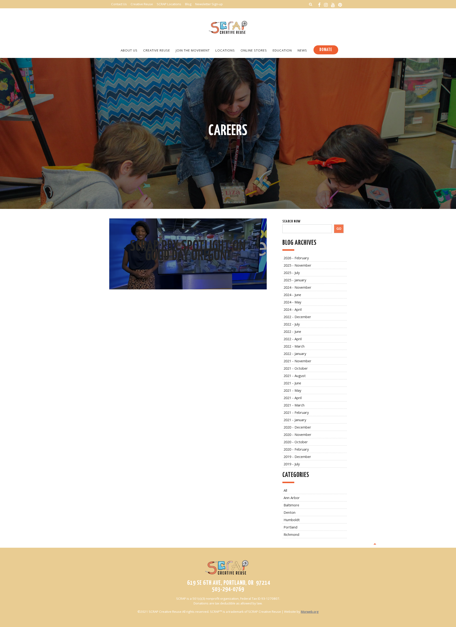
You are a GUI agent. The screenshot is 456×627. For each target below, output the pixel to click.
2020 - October (296, 441)
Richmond (291, 534)
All (285, 490)
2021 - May (292, 390)
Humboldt (292, 519)
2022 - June (292, 331)
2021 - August (295, 375)
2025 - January (295, 280)
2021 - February (296, 412)
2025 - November (297, 265)
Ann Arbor (292, 497)
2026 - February (296, 257)
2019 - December (297, 456)
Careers (228, 131)
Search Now (291, 221)
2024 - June (292, 294)
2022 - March (294, 346)
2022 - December (297, 316)
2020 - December (297, 427)
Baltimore (291, 505)
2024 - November (297, 287)
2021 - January (295, 419)
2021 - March (294, 405)
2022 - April (293, 338)
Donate (325, 50)
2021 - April (293, 397)
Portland (290, 527)
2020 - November (297, 434)
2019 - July (292, 464)
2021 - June (292, 383)
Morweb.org (309, 611)
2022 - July (292, 324)
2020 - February (296, 449)
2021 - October (296, 368)
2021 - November (297, 360)
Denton (289, 512)
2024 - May (292, 302)
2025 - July (292, 272)
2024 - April (293, 309)
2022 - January (295, 353)
